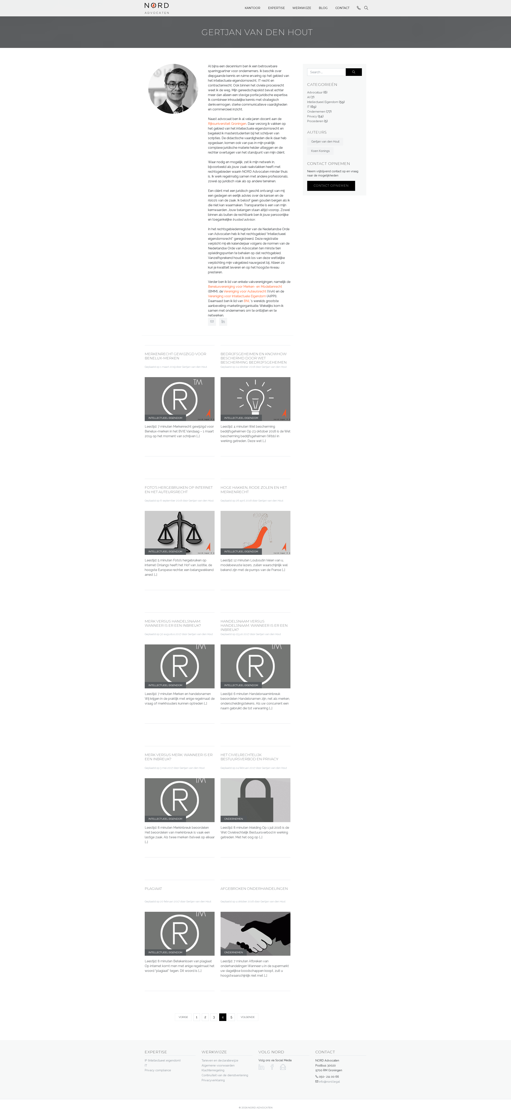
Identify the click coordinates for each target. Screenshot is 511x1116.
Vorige (183, 1017)
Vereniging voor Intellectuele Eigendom (237, 296)
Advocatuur (315, 92)
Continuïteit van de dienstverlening (225, 1075)
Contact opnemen (331, 185)
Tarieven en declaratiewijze (220, 1060)
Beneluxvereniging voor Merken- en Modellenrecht (245, 286)
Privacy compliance (158, 1070)
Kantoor (252, 8)
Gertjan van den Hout (325, 141)
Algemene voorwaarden (218, 1065)
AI (308, 97)
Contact (342, 8)
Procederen (315, 121)
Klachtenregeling (213, 1070)
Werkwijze (301, 8)
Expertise (276, 8)
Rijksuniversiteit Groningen (227, 124)
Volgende (248, 1017)
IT (308, 106)
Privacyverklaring (213, 1080)
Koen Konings (320, 151)
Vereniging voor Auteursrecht (245, 291)
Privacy (312, 116)
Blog (323, 8)
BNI (246, 301)
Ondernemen (316, 111)
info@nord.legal (329, 1081)
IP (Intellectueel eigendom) (163, 1060)
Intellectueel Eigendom (322, 102)
